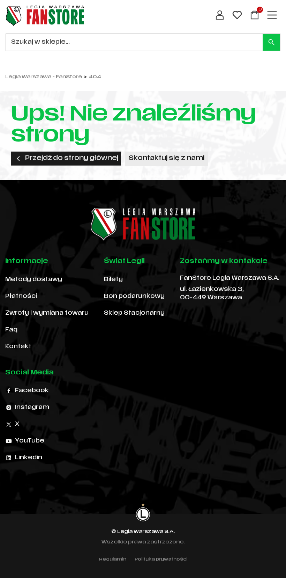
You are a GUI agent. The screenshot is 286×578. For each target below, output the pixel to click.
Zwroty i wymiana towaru (47, 313)
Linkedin (28, 458)
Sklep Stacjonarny (134, 313)
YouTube (29, 441)
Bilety (113, 280)
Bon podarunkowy (134, 296)
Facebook (32, 391)
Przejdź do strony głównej (71, 158)
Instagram (32, 407)
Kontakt (18, 347)
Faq (11, 330)
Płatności (21, 296)
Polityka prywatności (161, 559)
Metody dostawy (33, 280)
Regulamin (112, 559)
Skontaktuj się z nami (166, 158)
